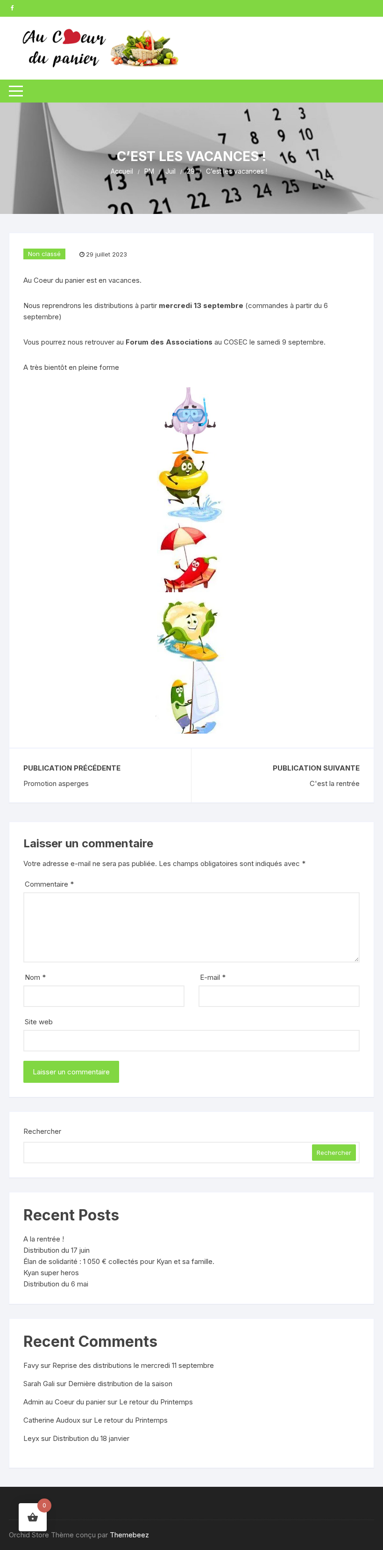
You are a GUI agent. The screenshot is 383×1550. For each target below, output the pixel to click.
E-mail (213, 977)
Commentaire (49, 884)
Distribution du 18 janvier (91, 1438)
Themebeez (129, 1534)
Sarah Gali (39, 1383)
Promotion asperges (56, 783)
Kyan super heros (51, 1272)
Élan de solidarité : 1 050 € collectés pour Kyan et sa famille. (118, 1261)
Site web (39, 1021)
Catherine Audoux (51, 1420)
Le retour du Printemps (156, 1401)
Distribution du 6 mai (55, 1283)
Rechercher (42, 1131)
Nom (35, 977)
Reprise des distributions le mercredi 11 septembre (133, 1365)
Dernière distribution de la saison (120, 1383)
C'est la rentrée (335, 783)
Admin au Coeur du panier (64, 1401)
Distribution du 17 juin (56, 1250)
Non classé (44, 253)
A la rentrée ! (43, 1238)
